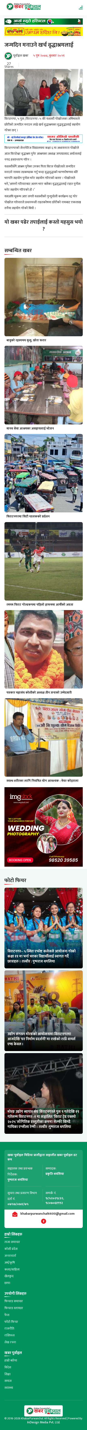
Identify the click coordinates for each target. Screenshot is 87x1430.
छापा (7, 1283)
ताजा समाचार (12, 1242)
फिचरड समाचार (13, 1301)
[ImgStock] (43, 828)
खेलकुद (9, 1276)
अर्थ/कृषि (9, 1262)
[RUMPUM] (43, 32)
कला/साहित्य (12, 1269)
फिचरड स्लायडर (13, 1308)
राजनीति (9, 1328)
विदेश (7, 1367)
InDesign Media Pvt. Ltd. (43, 1422)
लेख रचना (10, 1342)
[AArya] (43, 22)
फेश (6, 1315)
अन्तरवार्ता (10, 1256)
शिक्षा (7, 1374)
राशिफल (9, 1335)
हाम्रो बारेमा (10, 1360)
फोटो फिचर (11, 1322)
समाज (8, 1381)
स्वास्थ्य (8, 1388)
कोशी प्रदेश (11, 1249)
